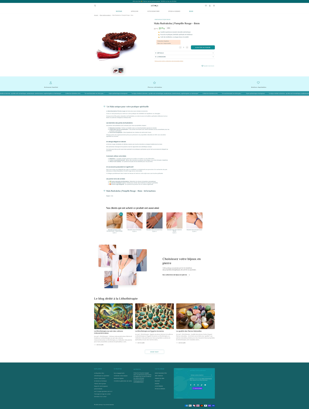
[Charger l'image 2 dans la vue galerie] (121, 70)
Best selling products (105, 15)
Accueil (96, 15)
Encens (157, 383)
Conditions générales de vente (123, 381)
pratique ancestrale (172, 268)
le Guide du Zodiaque (100, 381)
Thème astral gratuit (100, 383)
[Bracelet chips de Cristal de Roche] (174, 220)
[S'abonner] (212, 375)
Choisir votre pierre (99, 378)
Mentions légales (119, 378)
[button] (95, 5)
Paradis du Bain (159, 378)
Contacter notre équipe (120, 375)
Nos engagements (119, 373)
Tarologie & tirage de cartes (102, 394)
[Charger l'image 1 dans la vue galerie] (115, 70)
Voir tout (154, 352)
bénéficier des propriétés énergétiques (177, 269)
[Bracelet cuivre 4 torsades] (134, 220)
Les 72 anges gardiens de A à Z (103, 391)
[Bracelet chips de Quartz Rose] (154, 220)
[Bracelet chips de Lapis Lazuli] (194, 220)
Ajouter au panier (203, 47)
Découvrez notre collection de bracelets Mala (169, 61)
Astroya (101, 404)
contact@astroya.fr (139, 381)
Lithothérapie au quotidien (101, 375)
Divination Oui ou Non (100, 396)
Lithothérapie (159, 386)
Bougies (157, 381)
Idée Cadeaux (159, 375)
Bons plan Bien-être (161, 373)
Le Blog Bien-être (99, 373)
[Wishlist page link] (206, 5)
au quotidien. (192, 270)
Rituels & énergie (160, 389)
